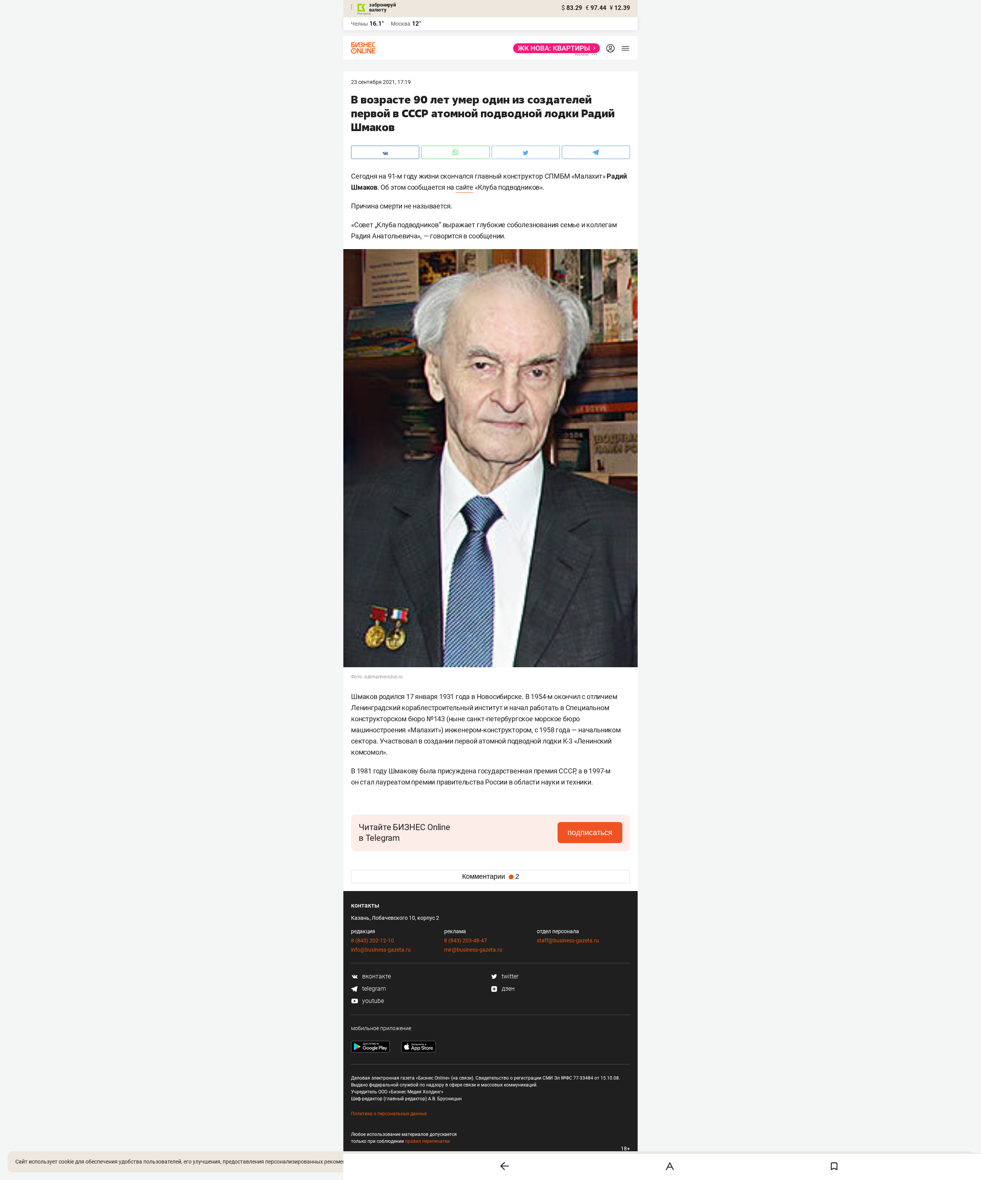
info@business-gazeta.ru (381, 950)
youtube (372, 1000)
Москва (400, 24)
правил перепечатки (427, 1141)
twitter (509, 976)
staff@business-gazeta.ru (568, 940)
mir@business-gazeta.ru (473, 950)
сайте (464, 187)
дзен (507, 988)
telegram (373, 988)
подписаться (590, 832)
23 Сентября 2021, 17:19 (381, 82)
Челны (359, 24)
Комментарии (490, 876)
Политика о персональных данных (389, 1113)
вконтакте (376, 976)
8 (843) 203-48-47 (465, 940)
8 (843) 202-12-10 (372, 940)
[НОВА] (554, 48)
